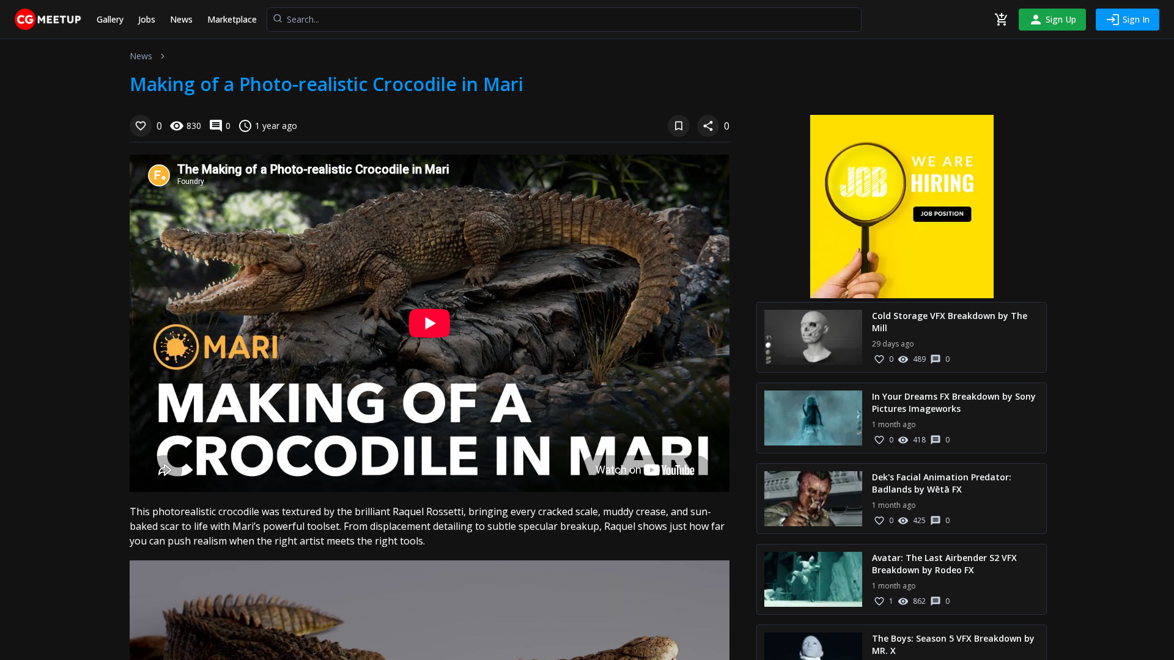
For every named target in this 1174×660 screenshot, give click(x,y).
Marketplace (232, 19)
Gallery (110, 19)
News (181, 19)
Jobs (146, 19)
